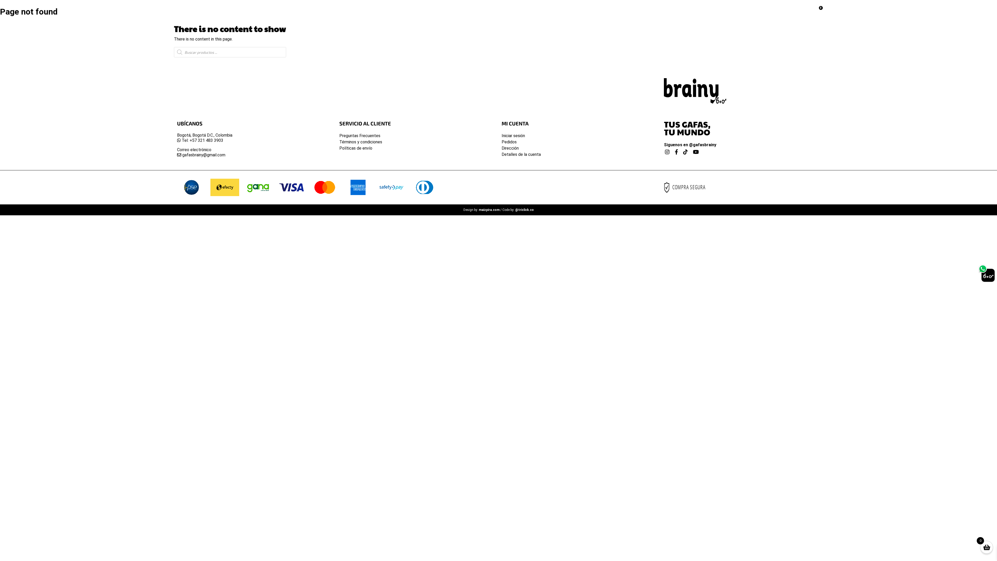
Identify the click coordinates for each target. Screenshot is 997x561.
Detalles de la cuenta (521, 154)
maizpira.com (489, 210)
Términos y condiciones (360, 141)
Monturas (403, 9)
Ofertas (549, 9)
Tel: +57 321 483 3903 (202, 140)
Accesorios (518, 9)
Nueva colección (441, 9)
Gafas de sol (482, 9)
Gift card (577, 9)
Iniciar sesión (513, 135)
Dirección (510, 148)
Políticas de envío (355, 148)
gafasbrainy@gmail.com (203, 154)
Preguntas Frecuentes (359, 135)
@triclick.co (524, 210)
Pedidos (509, 141)
